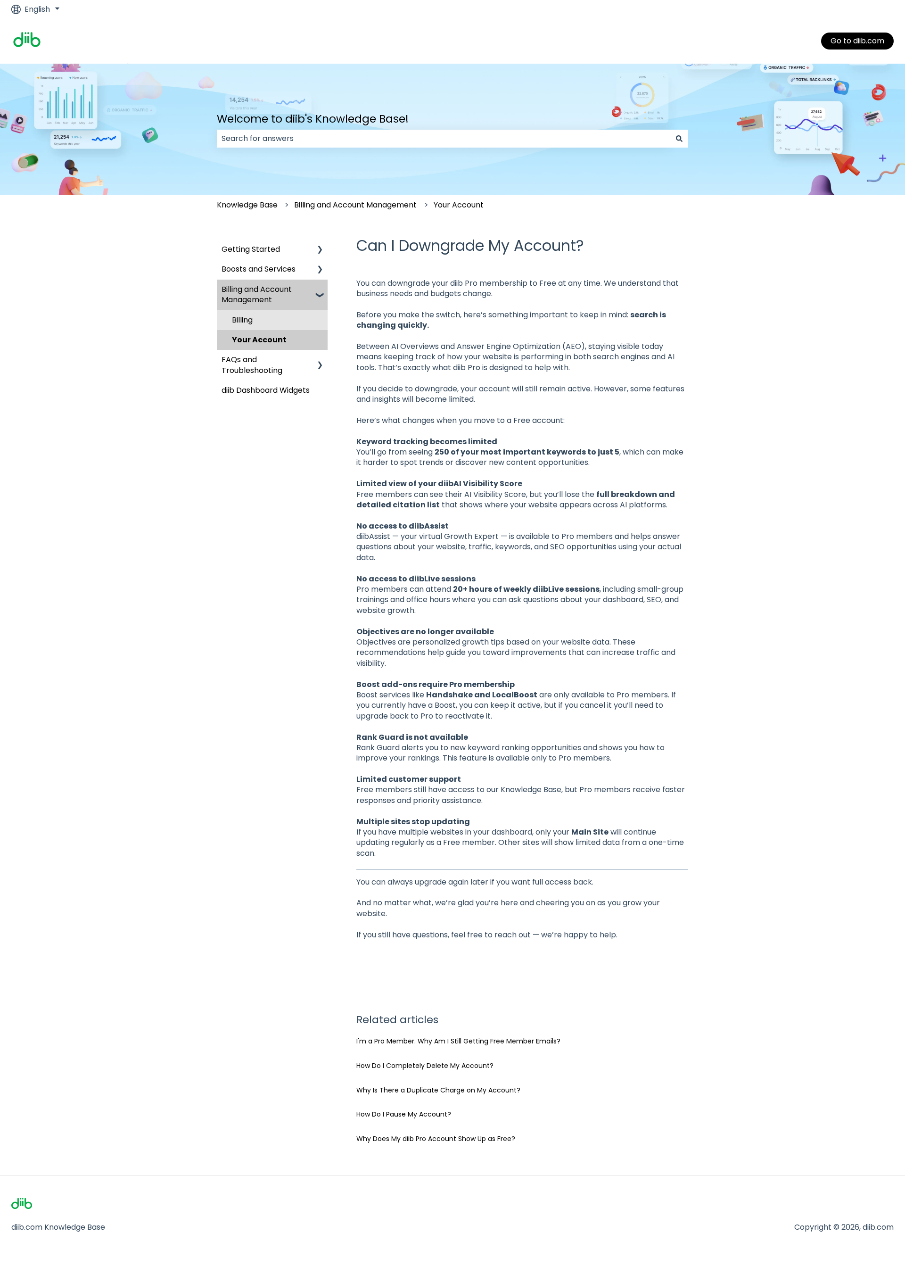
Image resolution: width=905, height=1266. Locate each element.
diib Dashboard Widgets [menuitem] (266, 390)
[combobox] (443, 139)
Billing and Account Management (355, 204)
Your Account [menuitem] (259, 339)
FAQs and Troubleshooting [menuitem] (252, 364)
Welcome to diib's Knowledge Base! (313, 118)
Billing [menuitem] (242, 319)
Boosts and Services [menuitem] (259, 269)
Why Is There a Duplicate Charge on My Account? (438, 1090)
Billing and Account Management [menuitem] (257, 294)
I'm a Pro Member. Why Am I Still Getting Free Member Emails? (458, 1041)
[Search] (679, 139)
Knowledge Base (247, 204)
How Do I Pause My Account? (403, 1114)
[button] (320, 250)
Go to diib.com (857, 40)
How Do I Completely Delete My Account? (425, 1065)
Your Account (459, 204)
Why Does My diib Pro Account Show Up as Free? (435, 1138)
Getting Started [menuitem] (251, 249)
